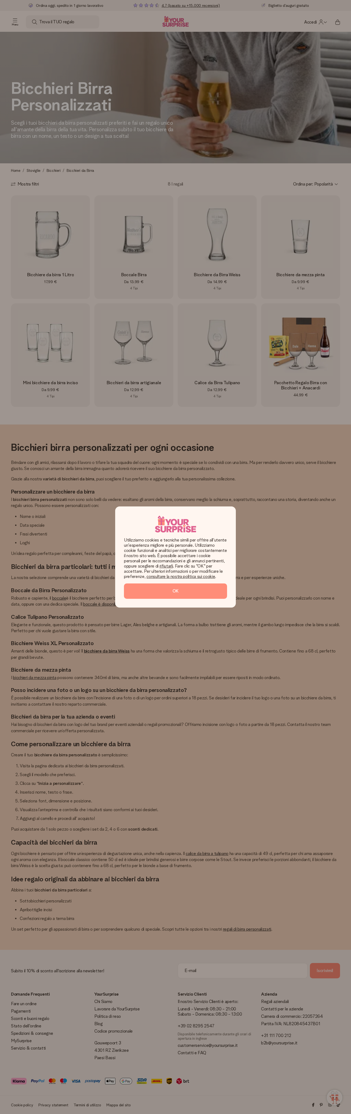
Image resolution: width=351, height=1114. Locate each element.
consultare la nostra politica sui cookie (180, 576)
